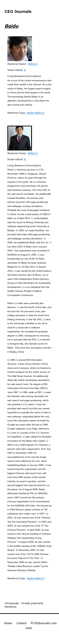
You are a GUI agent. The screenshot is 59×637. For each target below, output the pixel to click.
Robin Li (33, 63)
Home (8, 623)
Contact (21, 623)
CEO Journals (18, 11)
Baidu (30, 112)
